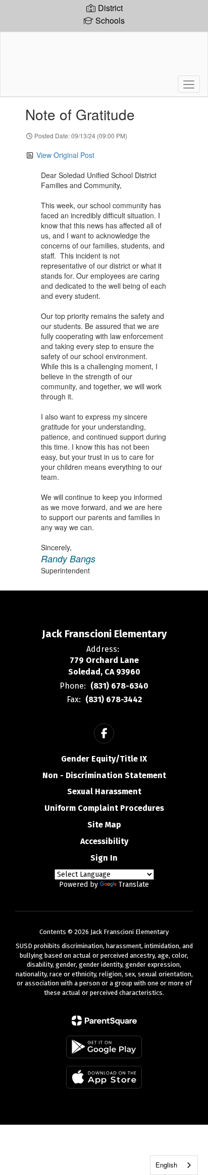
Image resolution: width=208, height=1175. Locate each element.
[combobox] (174, 1165)
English (166, 1164)
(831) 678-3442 (113, 699)
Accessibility (104, 841)
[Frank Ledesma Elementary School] (104, 56)
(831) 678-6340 (119, 686)
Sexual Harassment (104, 791)
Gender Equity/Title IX (104, 759)
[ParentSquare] (104, 1020)
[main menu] (189, 84)
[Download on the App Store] (104, 1077)
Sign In (104, 858)
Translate (134, 884)
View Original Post (65, 155)
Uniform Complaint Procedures (104, 808)
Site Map (104, 824)
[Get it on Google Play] (104, 1047)
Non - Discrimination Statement (104, 775)
